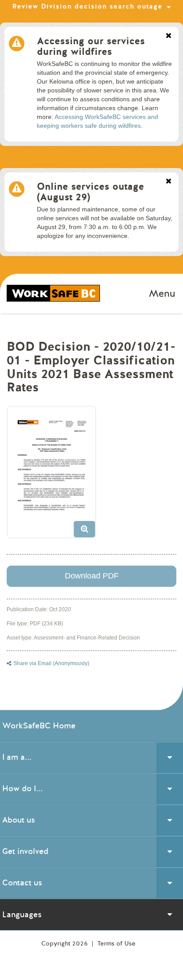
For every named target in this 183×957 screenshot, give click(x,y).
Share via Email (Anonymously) (51, 663)
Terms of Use (116, 943)
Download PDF (92, 575)
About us (18, 820)
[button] (55, 475)
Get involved (25, 851)
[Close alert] (168, 36)
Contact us (22, 882)
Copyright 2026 (65, 943)
